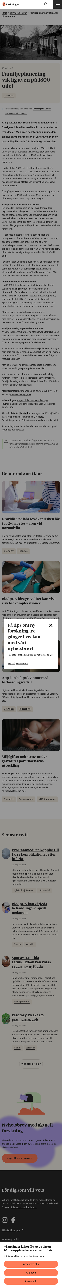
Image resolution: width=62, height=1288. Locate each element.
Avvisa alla (31, 1281)
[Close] (50, 625)
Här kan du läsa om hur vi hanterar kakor (24, 1256)
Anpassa (31, 1272)
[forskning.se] (9, 4)
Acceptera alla (31, 1264)
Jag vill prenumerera (18, 663)
